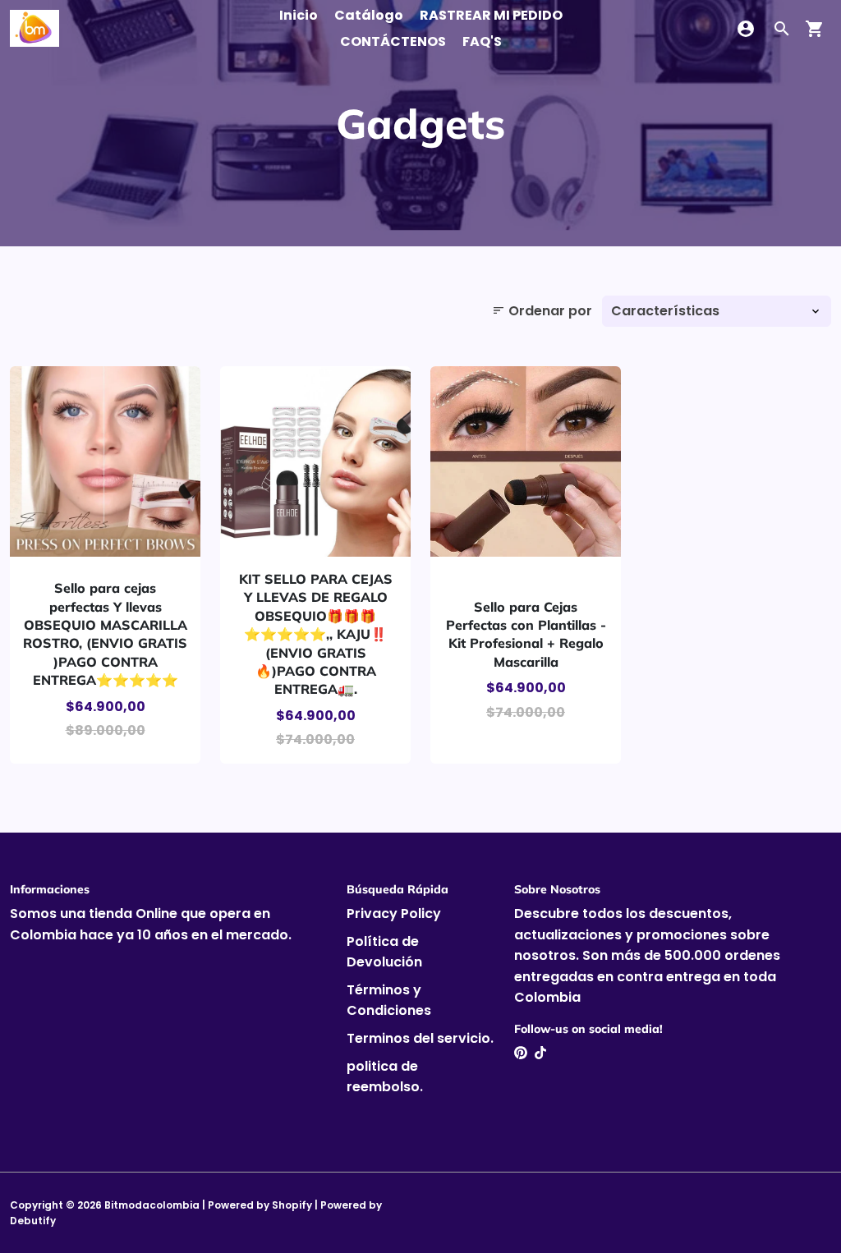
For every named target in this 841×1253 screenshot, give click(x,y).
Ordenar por (542, 310)
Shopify (292, 1205)
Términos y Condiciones (389, 1000)
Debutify (33, 1221)
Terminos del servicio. (420, 1038)
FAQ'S (482, 41)
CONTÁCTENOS (393, 41)
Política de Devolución (384, 952)
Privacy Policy (394, 913)
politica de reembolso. (385, 1077)
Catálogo (368, 15)
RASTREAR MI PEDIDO (491, 15)
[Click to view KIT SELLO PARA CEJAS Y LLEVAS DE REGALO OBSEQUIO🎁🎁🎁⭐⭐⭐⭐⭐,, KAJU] (315, 461)
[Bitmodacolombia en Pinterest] (520, 1053)
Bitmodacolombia (152, 1205)
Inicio (298, 15)
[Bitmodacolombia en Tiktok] (540, 1053)
